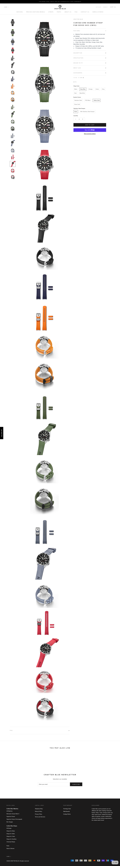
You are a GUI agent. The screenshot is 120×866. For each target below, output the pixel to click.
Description (77, 52)
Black (75, 89)
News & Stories (98, 12)
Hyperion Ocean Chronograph (14, 819)
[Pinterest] (83, 77)
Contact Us (85, 12)
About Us (68, 12)
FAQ (76, 12)
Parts (59, 12)
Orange (90, 89)
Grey (103, 89)
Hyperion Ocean (11, 816)
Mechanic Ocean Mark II (13, 813)
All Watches (9, 811)
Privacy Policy (38, 814)
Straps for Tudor (11, 836)
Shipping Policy (39, 808)
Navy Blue (82, 89)
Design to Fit (78, 62)
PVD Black (87, 100)
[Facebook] (78, 77)
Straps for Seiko (11, 833)
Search (105, 7)
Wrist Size (77, 67)
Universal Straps (11, 841)
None (75, 111)
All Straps (9, 828)
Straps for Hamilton (11, 839)
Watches (20, 12)
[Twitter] (81, 77)
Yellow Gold (97, 100)
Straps (50, 12)
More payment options (90, 133)
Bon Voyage (10, 822)
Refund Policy (38, 811)
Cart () (113, 7)
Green (97, 89)
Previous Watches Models (35, 12)
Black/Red (82, 93)
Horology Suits (67, 808)
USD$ (5, 7)
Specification (78, 57)
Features (76, 30)
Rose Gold (77, 104)
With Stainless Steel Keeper (87, 111)
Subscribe (76, 784)
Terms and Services (40, 816)
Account (98, 7)
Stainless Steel (78, 100)
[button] (1, 433)
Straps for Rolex (11, 831)
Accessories (77, 72)
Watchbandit (66, 811)
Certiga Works (67, 814)
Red (75, 93)
